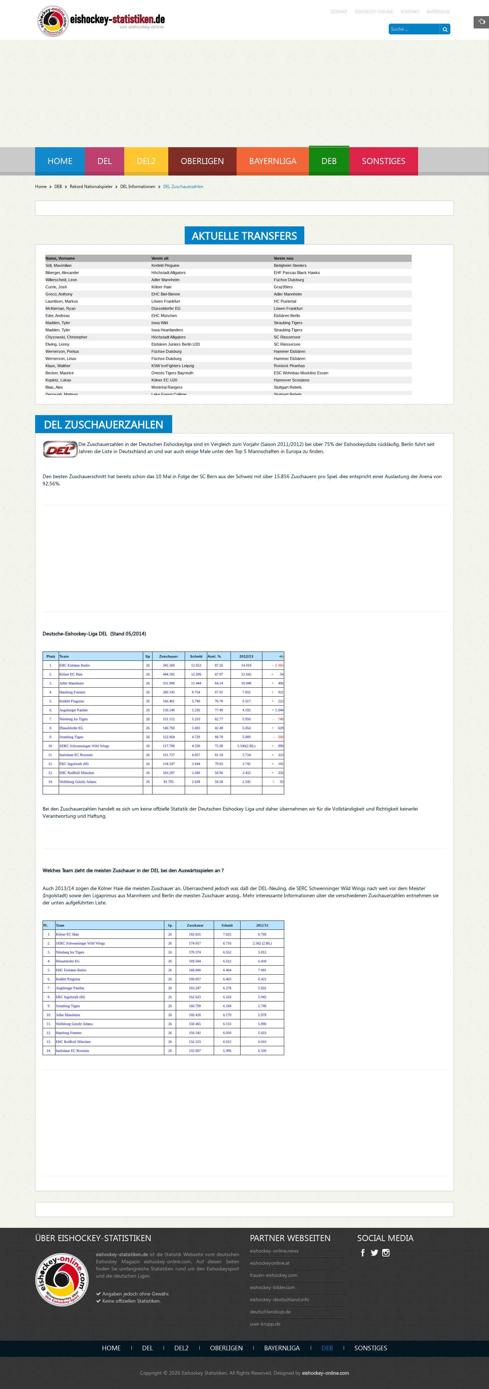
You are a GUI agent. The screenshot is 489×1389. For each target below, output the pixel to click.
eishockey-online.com (325, 1372)
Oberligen (226, 1347)
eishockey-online (374, 11)
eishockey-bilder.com (272, 1287)
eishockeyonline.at (270, 1262)
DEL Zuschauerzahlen (103, 424)
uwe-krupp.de (265, 1323)
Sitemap (338, 11)
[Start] (445, 29)
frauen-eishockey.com (273, 1275)
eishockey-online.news (274, 1250)
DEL (147, 1347)
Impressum (438, 11)
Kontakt (410, 11)
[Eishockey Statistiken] (101, 19)
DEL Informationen (137, 186)
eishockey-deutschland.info (279, 1299)
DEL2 (181, 1347)
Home (41, 186)
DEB (58, 186)
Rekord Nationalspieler (91, 186)
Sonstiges (370, 1347)
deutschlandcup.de (270, 1311)
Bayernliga (282, 1347)
